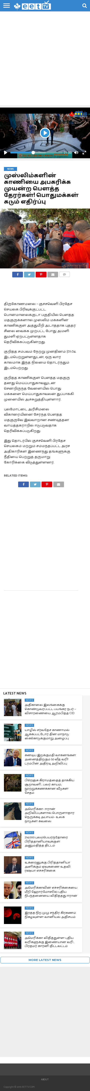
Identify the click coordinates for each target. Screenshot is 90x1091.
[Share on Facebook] (17, 273)
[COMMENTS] (64, 273)
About (45, 1080)
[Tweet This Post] (29, 273)
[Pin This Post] (41, 273)
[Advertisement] (45, 58)
